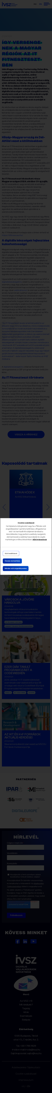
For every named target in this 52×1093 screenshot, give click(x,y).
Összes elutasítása (12, 561)
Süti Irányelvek (40, 540)
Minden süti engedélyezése (16, 569)
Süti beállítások (11, 554)
